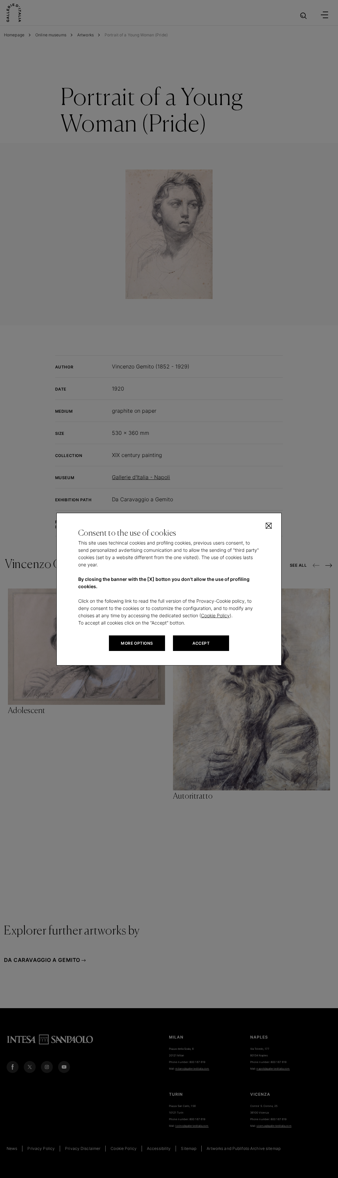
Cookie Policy (215, 615)
